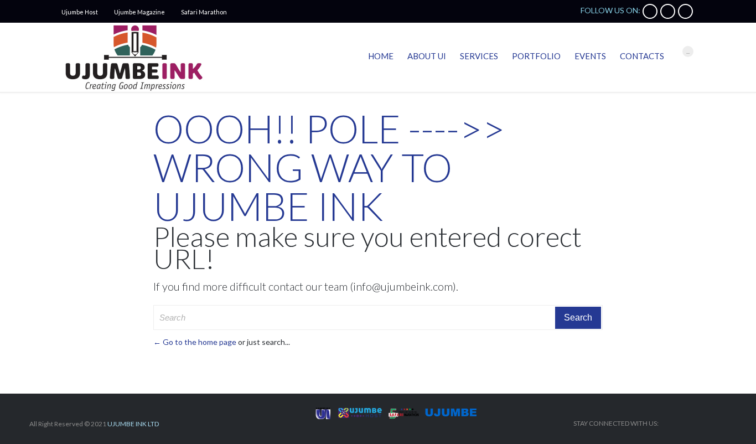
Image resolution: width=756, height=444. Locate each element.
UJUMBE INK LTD (133, 424)
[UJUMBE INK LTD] (133, 57)
